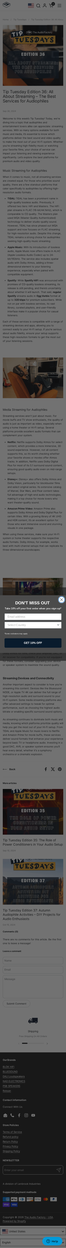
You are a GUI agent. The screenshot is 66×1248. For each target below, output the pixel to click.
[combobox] (32, 625)
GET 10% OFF (33, 642)
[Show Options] (58, 625)
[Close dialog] (61, 600)
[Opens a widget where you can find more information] (52, 1241)
